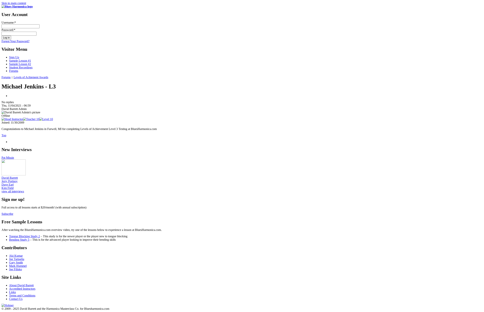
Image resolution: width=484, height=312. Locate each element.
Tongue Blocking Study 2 (24, 236)
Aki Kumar (16, 255)
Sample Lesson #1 (20, 60)
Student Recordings (21, 67)
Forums (13, 70)
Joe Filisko (15, 269)
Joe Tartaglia (16, 259)
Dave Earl (8, 184)
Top (4, 135)
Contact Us (15, 298)
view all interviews (13, 191)
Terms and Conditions (22, 295)
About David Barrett (21, 285)
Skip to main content (14, 3)
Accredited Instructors (22, 288)
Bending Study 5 (19, 239)
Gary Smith (16, 262)
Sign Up (14, 57)
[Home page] (17, 6)
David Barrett (10, 177)
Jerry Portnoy (10, 181)
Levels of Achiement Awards (31, 77)
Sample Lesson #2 (20, 64)
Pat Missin (8, 157)
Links (12, 292)
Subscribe (7, 213)
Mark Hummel (18, 265)
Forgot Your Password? (15, 41)
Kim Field (8, 188)
